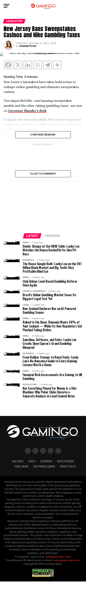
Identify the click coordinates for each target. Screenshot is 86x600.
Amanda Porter (28, 46)
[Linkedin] (28, 65)
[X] (18, 65)
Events (32, 461)
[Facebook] (8, 65)
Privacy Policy (68, 466)
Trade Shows (21, 466)
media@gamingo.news (66, 560)
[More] (57, 65)
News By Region (65, 461)
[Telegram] (47, 65)
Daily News (18, 461)
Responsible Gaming (44, 466)
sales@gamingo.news (58, 556)
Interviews (46, 461)
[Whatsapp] (37, 65)
